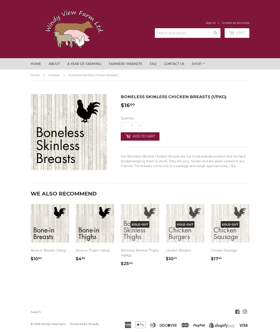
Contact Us (174, 64)
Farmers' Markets (125, 64)
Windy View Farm (53, 324)
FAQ (153, 64)
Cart (240, 33)
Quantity (127, 118)
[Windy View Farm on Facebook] (237, 312)
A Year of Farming (84, 64)
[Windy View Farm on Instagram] (245, 312)
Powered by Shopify (84, 324)
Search (36, 312)
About (54, 64)
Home (36, 64)
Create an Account (235, 22)
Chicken (54, 75)
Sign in (211, 22)
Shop (197, 64)
